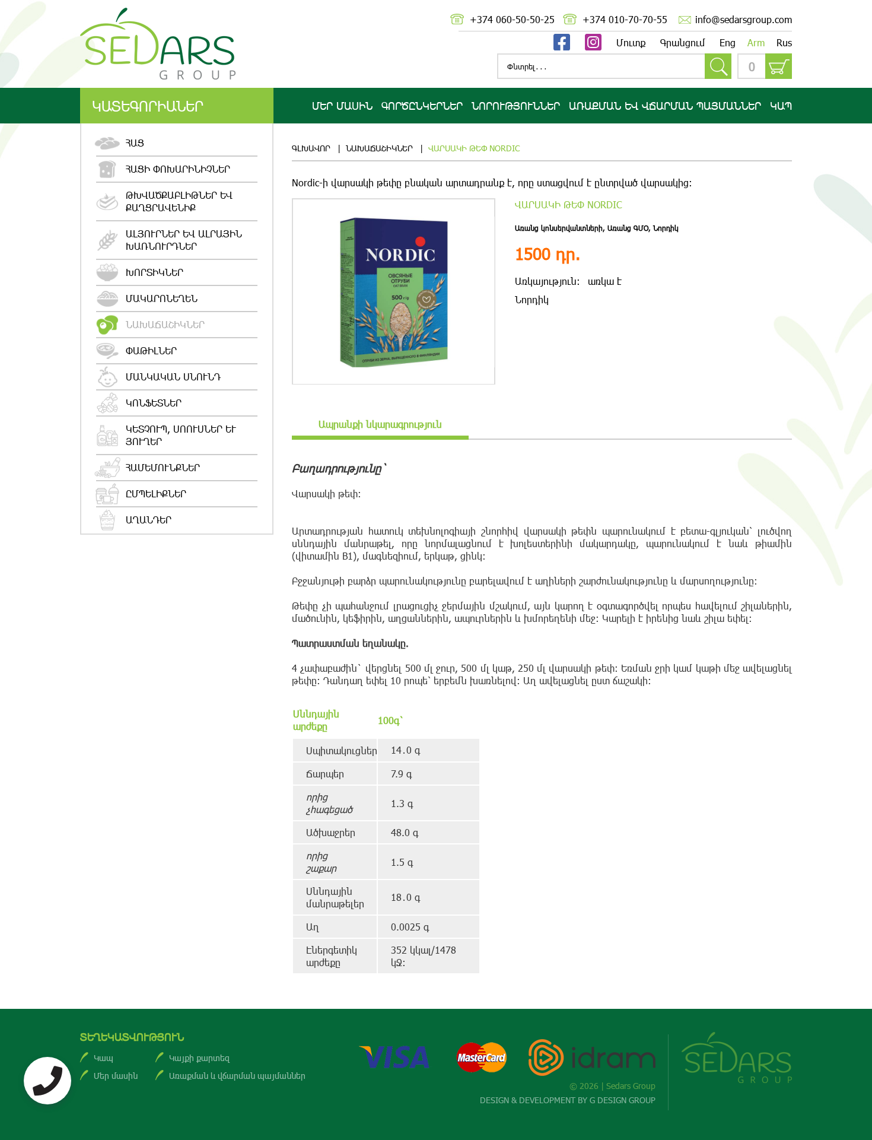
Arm (756, 42)
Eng (728, 42)
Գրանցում (682, 42)
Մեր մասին (342, 105)
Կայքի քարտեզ (199, 1057)
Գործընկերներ (422, 105)
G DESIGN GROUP (622, 1100)
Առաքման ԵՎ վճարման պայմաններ (665, 105)
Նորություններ (516, 105)
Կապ (781, 105)
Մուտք (630, 42)
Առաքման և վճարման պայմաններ (237, 1075)
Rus (784, 42)
